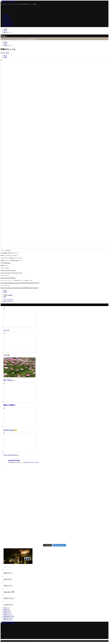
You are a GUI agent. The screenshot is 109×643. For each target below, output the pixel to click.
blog (8, 53)
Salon (7, 16)
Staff (7, 17)
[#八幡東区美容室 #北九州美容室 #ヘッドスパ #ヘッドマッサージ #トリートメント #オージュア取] (95, 473)
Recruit (8, 24)
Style (7, 19)
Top (6, 14)
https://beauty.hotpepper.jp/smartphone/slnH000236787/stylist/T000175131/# (20, 283)
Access (8, 26)
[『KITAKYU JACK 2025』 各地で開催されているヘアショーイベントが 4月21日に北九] (68, 473)
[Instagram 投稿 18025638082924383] (14, 519)
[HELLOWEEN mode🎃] (41, 519)
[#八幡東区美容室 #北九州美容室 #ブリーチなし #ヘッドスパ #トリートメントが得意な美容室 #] (68, 488)
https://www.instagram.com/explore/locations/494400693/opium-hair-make (19, 288)
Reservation (8, 22)
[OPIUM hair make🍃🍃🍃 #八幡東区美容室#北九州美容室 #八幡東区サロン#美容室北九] (68, 519)
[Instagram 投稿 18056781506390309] (14, 473)
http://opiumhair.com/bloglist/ (8, 278)
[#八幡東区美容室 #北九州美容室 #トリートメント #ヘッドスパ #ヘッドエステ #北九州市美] (95, 504)
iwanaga (10, 295)
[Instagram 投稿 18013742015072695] (41, 488)
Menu (7, 21)
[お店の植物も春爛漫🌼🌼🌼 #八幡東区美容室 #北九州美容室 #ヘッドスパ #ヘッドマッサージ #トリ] (14, 488)
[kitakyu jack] (41, 473)
